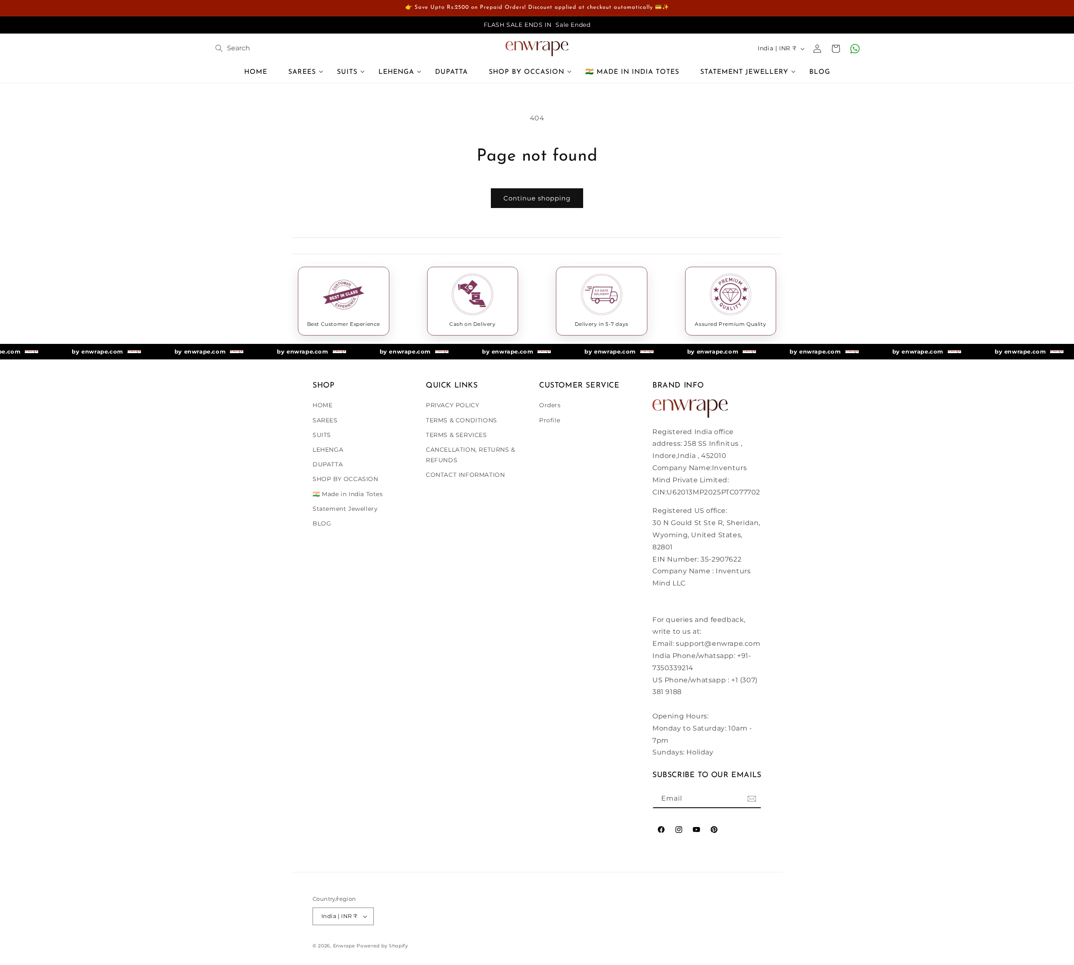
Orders (550, 405)
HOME (322, 405)
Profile (549, 420)
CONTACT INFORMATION (465, 475)
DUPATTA (328, 464)
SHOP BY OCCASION (345, 479)
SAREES (325, 420)
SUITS (322, 435)
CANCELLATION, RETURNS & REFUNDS (470, 455)
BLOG (322, 523)
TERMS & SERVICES (456, 435)
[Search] (219, 48)
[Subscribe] (752, 799)
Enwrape (344, 946)
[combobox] (290, 48)
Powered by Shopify (382, 946)
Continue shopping (537, 198)
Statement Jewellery (345, 508)
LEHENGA (328, 449)
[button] (302, 73)
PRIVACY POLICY (452, 405)
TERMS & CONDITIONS (461, 420)
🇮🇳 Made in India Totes (348, 494)
